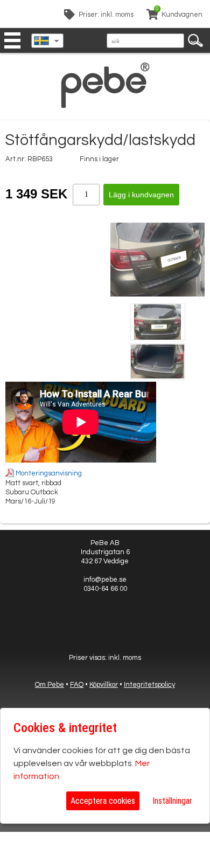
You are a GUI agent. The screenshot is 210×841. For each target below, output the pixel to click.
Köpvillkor (103, 684)
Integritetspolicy (149, 684)
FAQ (76, 684)
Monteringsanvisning (49, 473)
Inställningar (172, 801)
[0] (152, 16)
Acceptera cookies (103, 801)
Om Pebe (49, 684)
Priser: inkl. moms (106, 14)
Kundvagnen (182, 14)
